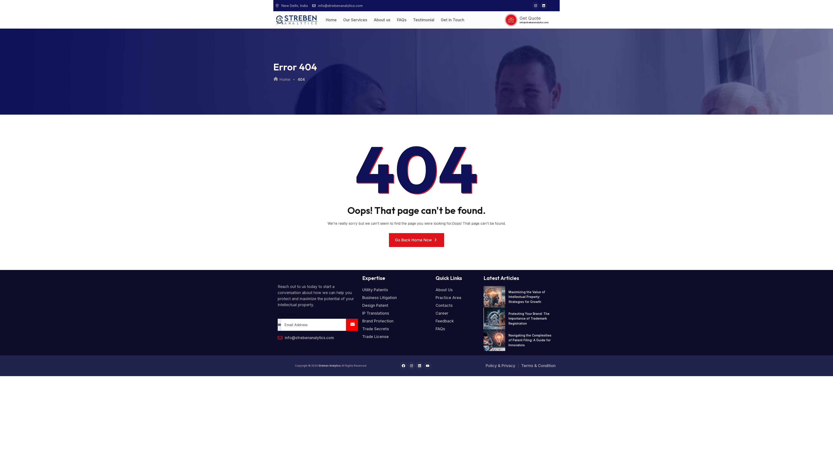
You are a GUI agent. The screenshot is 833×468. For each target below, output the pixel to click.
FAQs (402, 20)
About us (382, 20)
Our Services (355, 20)
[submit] (352, 325)
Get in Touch (452, 20)
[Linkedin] (543, 5)
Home (331, 20)
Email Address (288, 314)
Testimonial (423, 20)
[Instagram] (535, 5)
